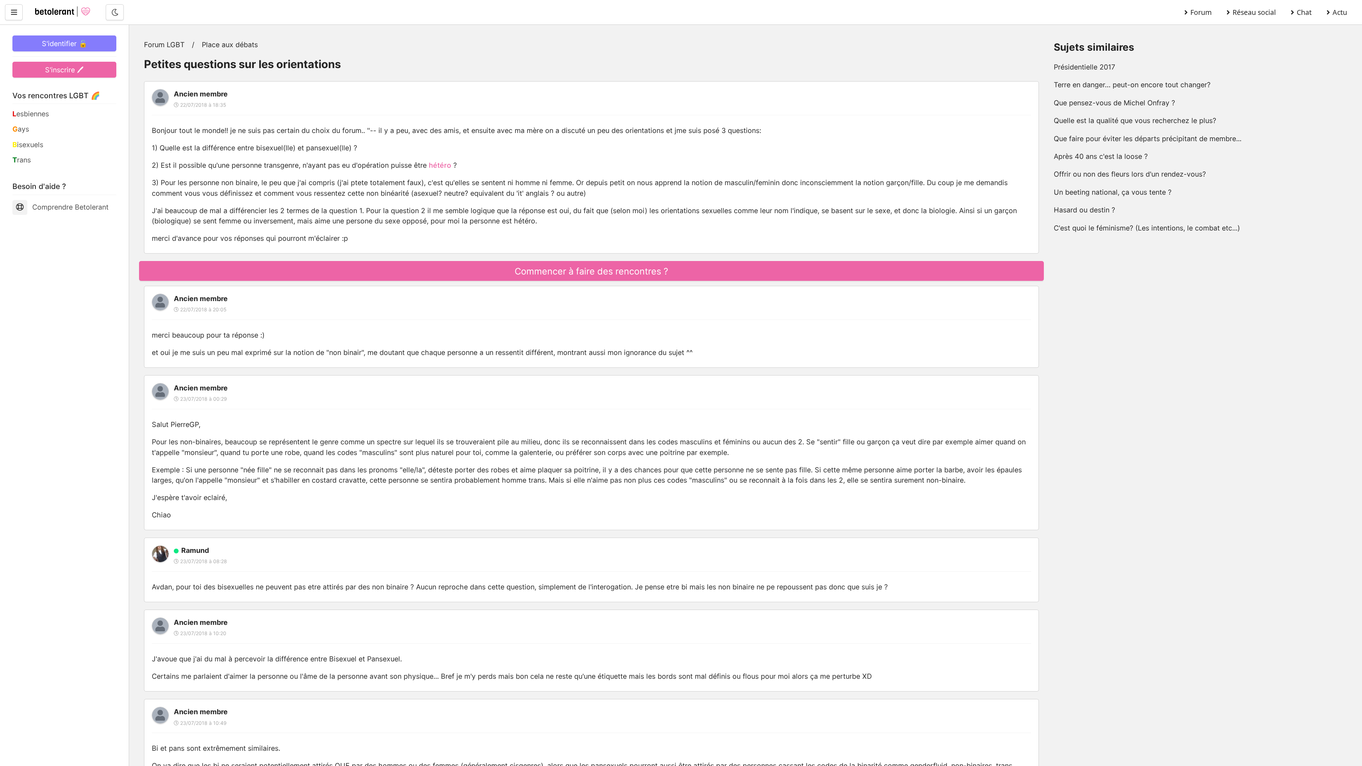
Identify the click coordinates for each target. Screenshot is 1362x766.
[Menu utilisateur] (14, 12)
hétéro (440, 165)
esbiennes (30, 114)
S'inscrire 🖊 (64, 70)
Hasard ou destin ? (1084, 210)
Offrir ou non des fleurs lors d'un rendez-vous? (1130, 174)
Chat (1304, 12)
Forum (1201, 12)
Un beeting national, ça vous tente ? (1113, 192)
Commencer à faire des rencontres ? (591, 271)
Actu (1340, 12)
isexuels (27, 144)
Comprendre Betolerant (70, 207)
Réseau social (1254, 12)
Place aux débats (230, 44)
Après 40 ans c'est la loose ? (1101, 156)
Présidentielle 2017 (1084, 67)
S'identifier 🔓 (64, 43)
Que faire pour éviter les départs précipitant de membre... (1147, 138)
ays (20, 129)
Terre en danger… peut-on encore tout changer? (1132, 85)
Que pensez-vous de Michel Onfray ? (1114, 103)
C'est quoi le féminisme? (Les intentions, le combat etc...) (1147, 228)
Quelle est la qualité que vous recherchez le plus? (1135, 120)
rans (21, 160)
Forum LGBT (164, 44)
